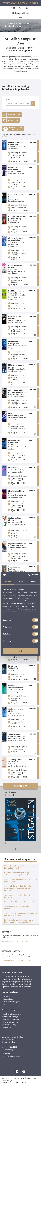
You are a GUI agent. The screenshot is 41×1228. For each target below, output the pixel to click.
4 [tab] (25, 849)
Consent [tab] (7, 581)
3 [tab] (22, 849)
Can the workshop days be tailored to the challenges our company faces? (18, 921)
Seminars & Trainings (10, 1017)
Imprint (4, 1078)
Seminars (6, 996)
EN (14, 8)
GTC (22, 1078)
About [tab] (33, 581)
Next (38, 818)
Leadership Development (12, 1014)
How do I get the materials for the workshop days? (17, 880)
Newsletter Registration (11, 1056)
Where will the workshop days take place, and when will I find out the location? (17, 888)
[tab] (20, 867)
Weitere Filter (14, 115)
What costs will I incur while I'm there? (19, 902)
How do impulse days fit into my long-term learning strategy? (19, 914)
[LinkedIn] (17, 1072)
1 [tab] (15, 849)
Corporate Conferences (11, 1019)
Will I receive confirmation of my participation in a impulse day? (16, 874)
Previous (3, 818)
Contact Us (7, 1054)
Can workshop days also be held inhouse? (16, 907)
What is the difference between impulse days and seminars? (19, 867)
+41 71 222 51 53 (22, 941)
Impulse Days (8, 999)
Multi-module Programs (11, 1002)
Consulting (7, 1027)
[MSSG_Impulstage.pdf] (20, 819)
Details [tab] (20, 581)
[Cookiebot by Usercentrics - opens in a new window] (28, 575)
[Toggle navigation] (20, 18)
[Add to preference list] (35, 161)
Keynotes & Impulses (10, 1022)
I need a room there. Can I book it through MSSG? (17, 896)
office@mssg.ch (7, 941)
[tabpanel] (20, 818)
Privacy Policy (14, 1078)
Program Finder (22, 13)
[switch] (35, 627)
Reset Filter (13, 120)
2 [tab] (19, 849)
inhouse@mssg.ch (8, 960)
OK (20, 651)
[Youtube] (23, 1072)
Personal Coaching (9, 1025)
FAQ (4, 1004)
